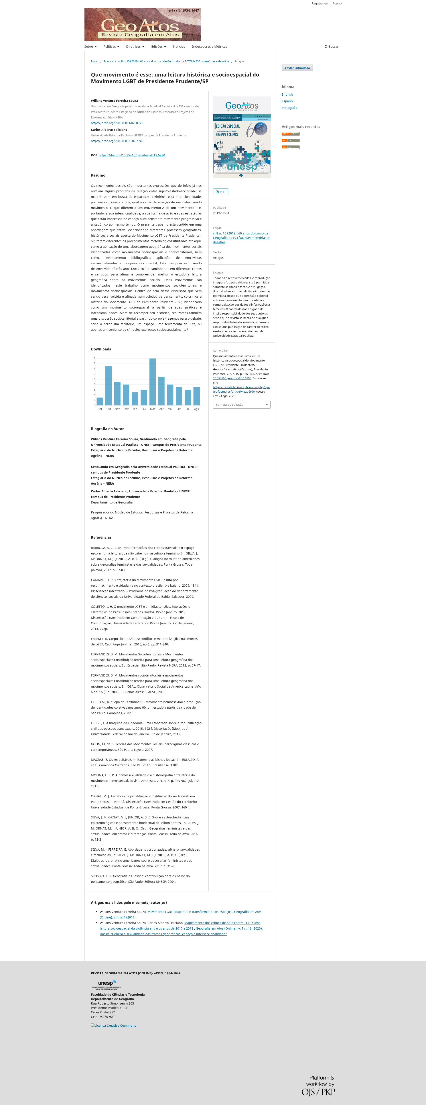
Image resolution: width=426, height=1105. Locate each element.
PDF (222, 192)
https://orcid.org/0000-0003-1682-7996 (116, 141)
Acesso (337, 3)
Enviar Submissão (297, 68)
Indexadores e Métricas (209, 46)
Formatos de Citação (229, 405)
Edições (157, 46)
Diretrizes (134, 46)
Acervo (108, 61)
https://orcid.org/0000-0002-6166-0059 (116, 123)
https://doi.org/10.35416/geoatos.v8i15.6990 (132, 155)
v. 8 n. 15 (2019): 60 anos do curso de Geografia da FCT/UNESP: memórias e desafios (173, 61)
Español (288, 101)
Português (289, 108)
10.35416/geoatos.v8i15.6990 (232, 378)
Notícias (179, 46)
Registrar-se (319, 3)
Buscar (333, 46)
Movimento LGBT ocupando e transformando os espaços (190, 912)
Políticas (110, 46)
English (287, 94)
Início (94, 61)
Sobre (89, 46)
